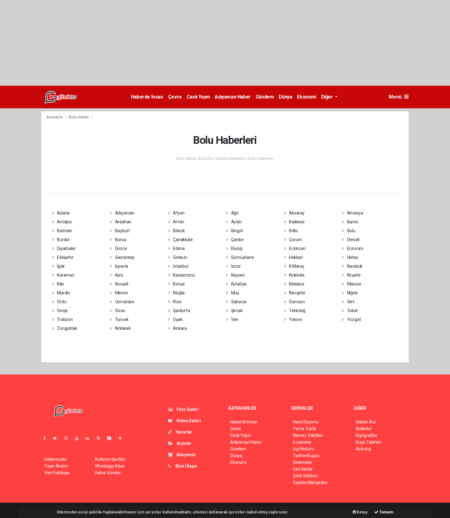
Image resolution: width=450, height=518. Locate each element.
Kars (118, 275)
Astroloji (363, 448)
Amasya (354, 213)
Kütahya (238, 283)
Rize (176, 301)
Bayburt (122, 230)
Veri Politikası (56, 472)
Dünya (285, 97)
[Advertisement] (183, 43)
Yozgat (353, 319)
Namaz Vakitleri (308, 435)
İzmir (235, 266)
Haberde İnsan (147, 97)
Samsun (296, 301)
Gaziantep (124, 257)
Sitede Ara (366, 421)
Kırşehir (353, 275)
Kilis (60, 283)
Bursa (120, 239)
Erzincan (296, 248)
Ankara (179, 328)
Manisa (353, 283)
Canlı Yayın (198, 97)
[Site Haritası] (111, 438)
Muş (234, 292)
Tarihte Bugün (306, 455)
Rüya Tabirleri (368, 442)
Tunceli (121, 319)
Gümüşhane (242, 257)
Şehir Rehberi (305, 475)
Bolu (350, 230)
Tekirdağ (296, 310)
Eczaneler (302, 442)
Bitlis (293, 230)
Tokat (352, 310)
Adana (62, 213)
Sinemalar (302, 462)
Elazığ (236, 248)
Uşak (177, 319)
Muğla (178, 292)
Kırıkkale (296, 275)
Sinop (62, 310)
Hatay (352, 257)
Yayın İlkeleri (56, 466)
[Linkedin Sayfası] (90, 438)
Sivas (119, 310)
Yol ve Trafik (304, 428)
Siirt (350, 301)
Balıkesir (296, 221)
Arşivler (184, 443)
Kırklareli (122, 328)
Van (234, 319)
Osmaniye (124, 301)
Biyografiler (366, 435)
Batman (64, 230)
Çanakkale (182, 239)
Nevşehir (296, 292)
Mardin (63, 292)
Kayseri (237, 275)
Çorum (295, 239)
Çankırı (237, 239)
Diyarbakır (66, 248)
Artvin (178, 221)
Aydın (236, 221)
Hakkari (295, 257)
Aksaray (296, 213)
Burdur (63, 239)
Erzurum (354, 248)
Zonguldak (66, 328)
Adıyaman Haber (232, 97)
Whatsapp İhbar (110, 466)
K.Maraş (296, 266)
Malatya (296, 283)
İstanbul (180, 266)
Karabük (354, 266)
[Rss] (101, 438)
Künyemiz (186, 454)
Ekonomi (306, 97)
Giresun (179, 257)
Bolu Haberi (79, 117)
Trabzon (64, 319)
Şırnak (236, 310)
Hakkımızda (55, 459)
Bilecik (178, 230)
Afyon (178, 213)
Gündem (265, 97)
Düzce (120, 248)
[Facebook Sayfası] (47, 438)
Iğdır (60, 266)
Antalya (63, 221)
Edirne (178, 248)
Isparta (121, 266)
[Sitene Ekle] (122, 438)
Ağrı (234, 213)
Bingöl (236, 230)
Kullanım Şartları (110, 459)
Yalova (295, 319)
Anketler (364, 428)
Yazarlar (183, 432)
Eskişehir (64, 257)
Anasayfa (54, 117)
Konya (178, 283)
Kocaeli (121, 283)
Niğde (352, 292)
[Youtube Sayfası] (79, 438)
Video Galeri (188, 420)
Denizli (352, 239)
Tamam (385, 512)
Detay (362, 512)
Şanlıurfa (181, 310)
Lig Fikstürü (303, 448)
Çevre (175, 97)
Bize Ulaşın (185, 466)
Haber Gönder (108, 472)
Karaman (65, 275)
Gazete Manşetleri (310, 482)
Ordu (61, 301)
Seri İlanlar (303, 469)
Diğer (327, 97)
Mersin (121, 292)
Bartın (352, 221)
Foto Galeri (187, 409)
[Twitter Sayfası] (57, 438)
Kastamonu (183, 275)
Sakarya (238, 301)
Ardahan (122, 221)
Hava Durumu (306, 421)
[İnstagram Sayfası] (68, 438)
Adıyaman (124, 213)
